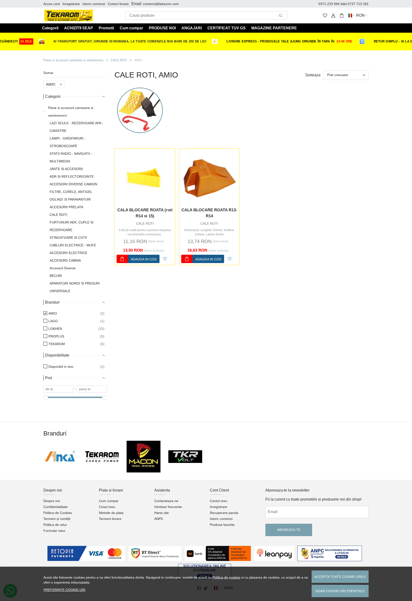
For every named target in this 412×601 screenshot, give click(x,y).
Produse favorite (222, 525)
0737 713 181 (358, 4)
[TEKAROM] (102, 456)
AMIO (50, 84)
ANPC (158, 519)
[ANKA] (60, 457)
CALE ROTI (119, 60)
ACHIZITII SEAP (78, 28)
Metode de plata (111, 513)
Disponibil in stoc (61, 366)
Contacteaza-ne (166, 501)
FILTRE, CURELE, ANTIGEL (71, 192)
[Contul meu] (333, 16)
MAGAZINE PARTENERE (274, 28)
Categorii (50, 28)
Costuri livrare (118, 4)
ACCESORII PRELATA (66, 207)
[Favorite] (325, 16)
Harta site (161, 513)
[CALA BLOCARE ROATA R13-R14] (209, 178)
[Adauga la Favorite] (165, 259)
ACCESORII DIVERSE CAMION (73, 184)
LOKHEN (55, 329)
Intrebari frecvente (168, 507)
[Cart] (342, 16)
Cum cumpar (131, 28)
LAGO (53, 321)
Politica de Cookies (57, 513)
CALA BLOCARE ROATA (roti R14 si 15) (145, 213)
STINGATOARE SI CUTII (68, 237)
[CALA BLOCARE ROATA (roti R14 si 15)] (145, 178)
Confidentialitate (55, 507)
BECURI (56, 276)
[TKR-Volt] (185, 456)
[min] (58, 389)
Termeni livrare (110, 519)
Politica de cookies (226, 577)
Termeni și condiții (56, 519)
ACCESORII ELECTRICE (68, 253)
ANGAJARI (191, 28)
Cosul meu (107, 507)
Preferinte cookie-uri (64, 590)
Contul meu (218, 501)
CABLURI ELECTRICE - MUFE (73, 245)
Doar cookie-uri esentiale (340, 591)
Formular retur (54, 531)
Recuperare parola (224, 513)
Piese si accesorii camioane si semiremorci (73, 60)
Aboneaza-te (288, 530)
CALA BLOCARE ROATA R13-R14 (209, 213)
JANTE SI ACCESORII (66, 169)
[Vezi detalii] (121, 202)
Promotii (106, 28)
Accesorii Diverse (63, 268)
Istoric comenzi (93, 4)
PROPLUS (56, 336)
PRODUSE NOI (162, 28)
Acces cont (51, 4)
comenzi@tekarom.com (161, 4)
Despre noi (51, 501)
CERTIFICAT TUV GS (226, 28)
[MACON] (144, 456)
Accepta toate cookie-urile (340, 577)
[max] (92, 389)
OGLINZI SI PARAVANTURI (70, 199)
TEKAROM (56, 344)
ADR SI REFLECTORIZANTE (72, 176)
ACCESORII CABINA (65, 260)
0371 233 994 (329, 4)
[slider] (45, 397)
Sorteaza (312, 75)
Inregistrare (71, 4)
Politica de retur (55, 525)
